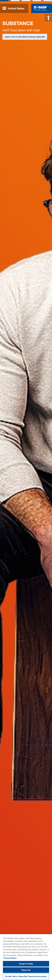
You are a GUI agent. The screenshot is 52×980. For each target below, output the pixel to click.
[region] (26, 957)
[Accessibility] (48, 18)
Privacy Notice (10, 958)
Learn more (10, 67)
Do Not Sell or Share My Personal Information (26, 976)
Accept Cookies (26, 964)
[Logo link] (40, 8)
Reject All (26, 970)
